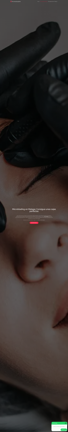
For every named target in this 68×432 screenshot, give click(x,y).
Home (38, 1)
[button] (65, 423)
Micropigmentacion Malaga (52, 1)
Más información (34, 222)
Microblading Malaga (43, 1)
